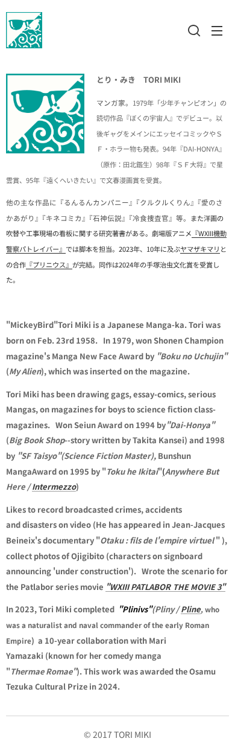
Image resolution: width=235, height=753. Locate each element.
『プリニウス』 (49, 264)
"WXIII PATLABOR (138, 586)
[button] (193, 30)
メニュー (217, 30)
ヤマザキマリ (200, 249)
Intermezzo (54, 486)
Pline (191, 609)
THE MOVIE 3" (199, 586)
